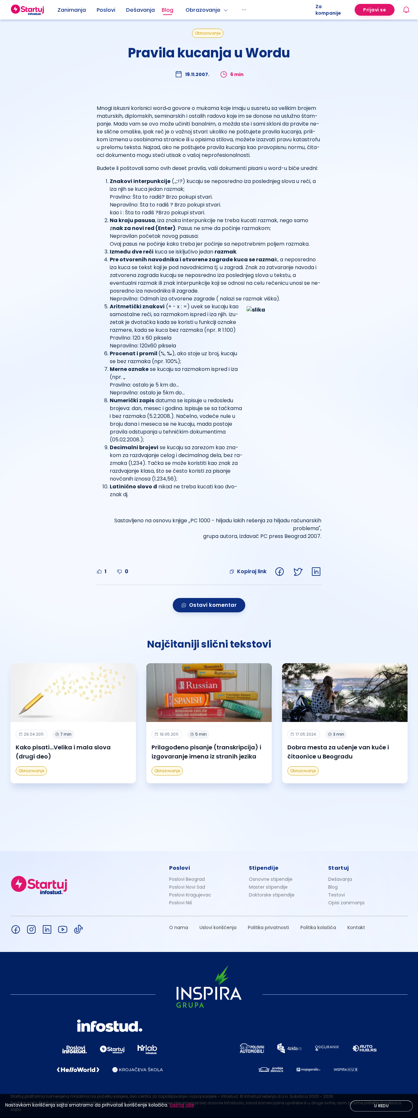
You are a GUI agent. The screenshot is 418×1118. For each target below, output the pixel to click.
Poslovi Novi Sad (187, 887)
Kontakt (356, 927)
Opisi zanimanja (346, 902)
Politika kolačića (318, 927)
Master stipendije (268, 887)
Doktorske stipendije (272, 895)
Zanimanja (71, 10)
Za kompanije (328, 9)
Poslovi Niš (180, 902)
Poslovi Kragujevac (190, 895)
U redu (381, 1106)
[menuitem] (77, 10)
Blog (167, 10)
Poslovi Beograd (187, 879)
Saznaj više (181, 1105)
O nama (178, 927)
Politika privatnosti (268, 927)
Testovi (336, 895)
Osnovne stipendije (271, 879)
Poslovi (106, 10)
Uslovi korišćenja (218, 927)
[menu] (186, 9)
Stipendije (264, 868)
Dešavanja (340, 879)
